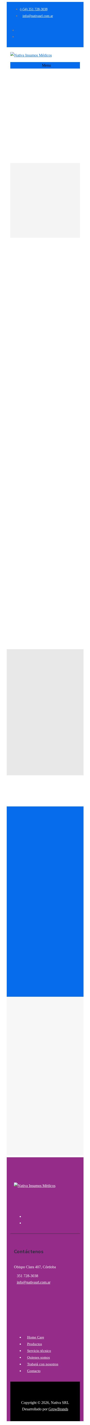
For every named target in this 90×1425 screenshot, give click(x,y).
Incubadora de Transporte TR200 (48, 573)
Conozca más (46, 433)
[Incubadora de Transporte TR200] (48, 545)
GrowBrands (58, 1409)
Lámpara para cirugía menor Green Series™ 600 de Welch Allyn (33, 593)
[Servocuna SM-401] (79, 545)
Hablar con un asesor (46, 443)
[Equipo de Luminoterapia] (64, 545)
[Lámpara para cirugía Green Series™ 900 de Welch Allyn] (18, 545)
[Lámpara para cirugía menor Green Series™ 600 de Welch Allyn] (33, 545)
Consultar (27, 227)
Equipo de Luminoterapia (64, 570)
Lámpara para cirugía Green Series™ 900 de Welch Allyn (18, 590)
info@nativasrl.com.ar (33, 1282)
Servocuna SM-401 (79, 570)
